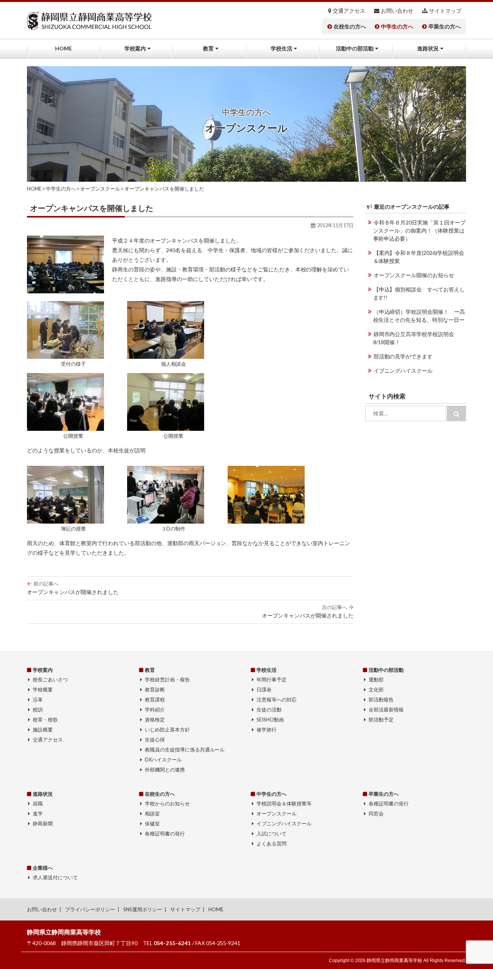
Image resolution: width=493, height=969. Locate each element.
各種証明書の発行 (165, 833)
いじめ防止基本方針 (167, 729)
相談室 (152, 813)
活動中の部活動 (355, 48)
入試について (272, 833)
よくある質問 (272, 843)
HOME (63, 48)
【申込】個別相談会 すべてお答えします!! (419, 293)
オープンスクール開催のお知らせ (414, 275)
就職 (38, 803)
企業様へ (43, 868)
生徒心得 (155, 739)
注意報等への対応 (277, 699)
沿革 (38, 699)
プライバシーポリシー (90, 909)
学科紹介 (155, 709)
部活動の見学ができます (403, 356)
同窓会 (376, 813)
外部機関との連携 (165, 769)
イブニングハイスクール (403, 370)
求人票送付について (55, 877)
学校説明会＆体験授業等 (284, 803)
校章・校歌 (45, 719)
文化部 (376, 689)
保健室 (152, 823)
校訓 (38, 709)
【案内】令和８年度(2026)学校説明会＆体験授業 (418, 256)
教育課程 (155, 699)
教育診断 (155, 689)
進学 (38, 813)
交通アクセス (349, 10)
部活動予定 (381, 719)
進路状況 (428, 48)
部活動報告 (381, 699)
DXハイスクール (163, 759)
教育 (208, 48)
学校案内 (135, 48)
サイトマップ (445, 10)
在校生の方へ (350, 26)
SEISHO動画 (270, 719)
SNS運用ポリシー (142, 909)
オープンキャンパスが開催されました (73, 588)
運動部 (376, 679)
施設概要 (43, 729)
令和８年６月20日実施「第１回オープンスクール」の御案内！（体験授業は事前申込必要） (419, 230)
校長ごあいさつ (50, 679)
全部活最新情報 (386, 709)
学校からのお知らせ (167, 803)
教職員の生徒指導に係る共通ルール (185, 749)
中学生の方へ (397, 26)
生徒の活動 (269, 709)
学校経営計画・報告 (167, 679)
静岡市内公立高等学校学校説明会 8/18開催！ (416, 338)
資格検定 (155, 719)
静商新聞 (43, 823)
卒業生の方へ (444, 26)
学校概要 (43, 689)
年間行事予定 (272, 679)
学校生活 (281, 48)
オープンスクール (277, 813)
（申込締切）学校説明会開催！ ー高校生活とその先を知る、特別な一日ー (419, 315)
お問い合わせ (397, 10)
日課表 (264, 689)
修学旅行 (267, 729)
